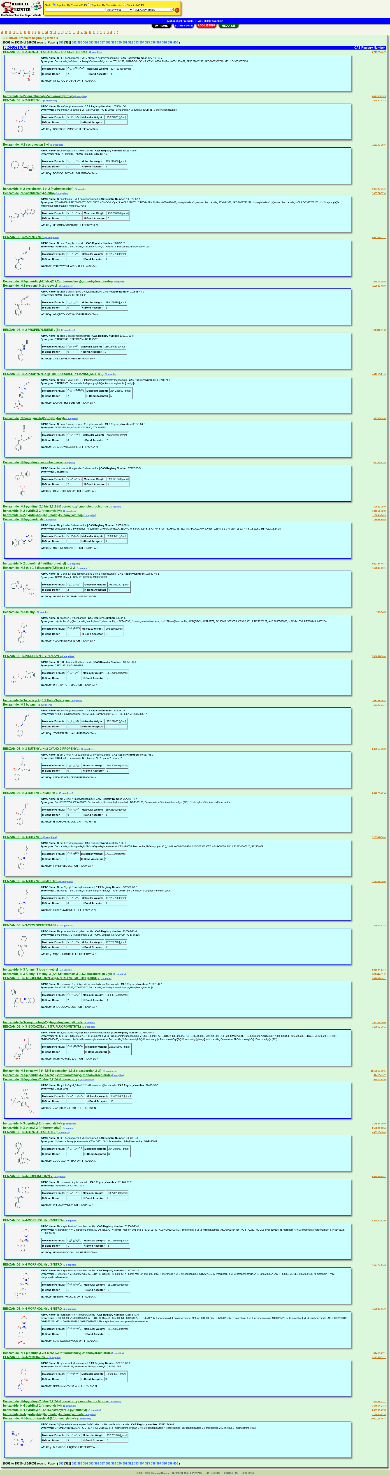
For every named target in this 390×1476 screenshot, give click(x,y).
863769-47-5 (379, 1410)
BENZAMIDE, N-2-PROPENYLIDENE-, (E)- (31, 329)
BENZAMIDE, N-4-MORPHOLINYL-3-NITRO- (33, 1264)
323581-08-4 (379, 837)
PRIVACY (197, 1473)
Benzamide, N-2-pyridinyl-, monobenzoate (32, 462)
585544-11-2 (379, 974)
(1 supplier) (95, 52)
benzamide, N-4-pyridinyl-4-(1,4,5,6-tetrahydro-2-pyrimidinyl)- (45, 1410)
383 (79, 42)
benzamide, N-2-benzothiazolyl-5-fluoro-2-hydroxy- (38, 96)
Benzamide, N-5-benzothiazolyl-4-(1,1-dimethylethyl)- (40, 1418)
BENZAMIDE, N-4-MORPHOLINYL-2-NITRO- (33, 1220)
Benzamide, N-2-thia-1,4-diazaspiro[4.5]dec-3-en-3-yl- (39, 567)
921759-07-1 (379, 1357)
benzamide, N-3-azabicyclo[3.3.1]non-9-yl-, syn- (36, 700)
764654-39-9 (379, 1123)
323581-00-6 (379, 881)
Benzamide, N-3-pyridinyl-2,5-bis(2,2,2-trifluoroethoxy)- (41, 1079)
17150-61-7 (380, 705)
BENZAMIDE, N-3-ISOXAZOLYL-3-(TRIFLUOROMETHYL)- (42, 1026)
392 (130, 42)
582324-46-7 (379, 563)
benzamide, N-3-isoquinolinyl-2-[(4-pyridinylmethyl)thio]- (42, 1022)
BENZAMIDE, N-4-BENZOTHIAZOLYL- (29, 1132)
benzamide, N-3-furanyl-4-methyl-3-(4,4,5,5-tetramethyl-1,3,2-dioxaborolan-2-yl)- (58, 974)
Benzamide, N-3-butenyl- (20, 704)
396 (153, 42)
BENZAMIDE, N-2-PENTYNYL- (23, 237)
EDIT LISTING (213, 1473)
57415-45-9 (380, 281)
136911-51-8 (379, 330)
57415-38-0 (380, 1079)
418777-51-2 (379, 1265)
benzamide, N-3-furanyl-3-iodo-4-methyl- (31, 969)
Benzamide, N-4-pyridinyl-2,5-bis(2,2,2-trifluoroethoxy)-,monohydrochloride (55, 1401)
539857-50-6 (379, 656)
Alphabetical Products (180, 21)
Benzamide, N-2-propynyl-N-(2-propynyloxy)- (34, 418)
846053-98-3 (379, 749)
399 (170, 42)
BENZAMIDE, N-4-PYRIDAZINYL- (25, 1357)
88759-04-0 (380, 418)
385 (91, 42)
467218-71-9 (379, 374)
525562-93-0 (379, 1220)
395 (147, 42)
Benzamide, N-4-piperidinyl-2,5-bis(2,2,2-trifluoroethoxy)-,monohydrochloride (57, 1353)
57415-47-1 (380, 1353)
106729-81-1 (379, 189)
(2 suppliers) (49, 100)
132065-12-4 (379, 925)
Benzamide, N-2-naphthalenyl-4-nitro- (29, 193)
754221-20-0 (379, 1022)
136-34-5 (381, 612)
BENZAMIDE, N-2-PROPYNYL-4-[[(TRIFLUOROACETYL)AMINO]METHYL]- (53, 374)
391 (125, 42)
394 (141, 42)
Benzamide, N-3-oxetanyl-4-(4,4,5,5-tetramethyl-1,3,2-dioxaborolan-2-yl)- (52, 1070)
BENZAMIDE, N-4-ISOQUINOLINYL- (27, 1176)
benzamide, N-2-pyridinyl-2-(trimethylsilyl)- (33, 510)
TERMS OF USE (180, 1473)
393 (136, 42)
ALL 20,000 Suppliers (210, 21)
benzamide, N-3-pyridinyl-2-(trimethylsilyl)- (33, 1123)
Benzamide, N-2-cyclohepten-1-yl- (26, 144)
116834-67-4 (379, 1414)
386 (96, 42)
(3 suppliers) (62, 193)
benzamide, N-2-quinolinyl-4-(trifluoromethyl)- (35, 563)
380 (61, 42)
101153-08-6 (379, 145)
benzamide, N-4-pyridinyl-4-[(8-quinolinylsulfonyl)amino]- (43, 1414)
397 (158, 42)
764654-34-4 (379, 1406)
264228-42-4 (379, 793)
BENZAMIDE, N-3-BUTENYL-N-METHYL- (30, 793)
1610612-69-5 (378, 1071)
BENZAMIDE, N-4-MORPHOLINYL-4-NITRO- (33, 1308)
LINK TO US (248, 1473)
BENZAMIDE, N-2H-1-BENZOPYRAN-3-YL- (32, 656)
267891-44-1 (379, 978)
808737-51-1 (379, 237)
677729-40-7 (379, 52)
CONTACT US (231, 1473)
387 (102, 42)
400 (175, 42)
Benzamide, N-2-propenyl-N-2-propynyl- (30, 285)
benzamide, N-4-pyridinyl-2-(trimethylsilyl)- (33, 1405)
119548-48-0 (379, 286)
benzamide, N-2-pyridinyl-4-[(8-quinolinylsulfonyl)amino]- (43, 515)
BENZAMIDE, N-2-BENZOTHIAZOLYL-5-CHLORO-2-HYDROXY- (45, 52)
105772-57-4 (379, 193)
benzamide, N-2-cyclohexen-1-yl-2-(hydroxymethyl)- (38, 188)
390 (119, 42)
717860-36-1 (379, 1027)
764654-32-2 (379, 511)
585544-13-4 (379, 970)
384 (85, 42)
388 (108, 42)
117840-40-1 (379, 568)
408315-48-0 (379, 1132)
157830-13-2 (379, 100)
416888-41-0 (379, 1309)
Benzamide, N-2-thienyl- (19, 612)
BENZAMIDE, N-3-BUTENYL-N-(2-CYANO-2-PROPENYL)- (41, 748)
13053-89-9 (380, 519)
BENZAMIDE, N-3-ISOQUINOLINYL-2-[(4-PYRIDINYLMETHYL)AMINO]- (51, 978)
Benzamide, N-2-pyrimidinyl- (23, 519)
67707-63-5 (380, 462)
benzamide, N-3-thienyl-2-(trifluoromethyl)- (32, 1127)
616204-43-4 (379, 1128)
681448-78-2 (379, 1176)
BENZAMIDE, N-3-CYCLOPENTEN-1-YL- (30, 925)
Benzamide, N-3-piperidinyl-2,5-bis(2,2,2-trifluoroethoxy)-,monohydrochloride (57, 1075)
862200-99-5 (379, 96)
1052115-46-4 (378, 1418)
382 (74, 42)
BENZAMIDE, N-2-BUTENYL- (22, 100)
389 (113, 42)
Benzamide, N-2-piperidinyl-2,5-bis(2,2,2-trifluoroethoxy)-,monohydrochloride (57, 281)
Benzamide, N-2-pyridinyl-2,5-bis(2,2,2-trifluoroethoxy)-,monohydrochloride (55, 506)
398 (164, 42)
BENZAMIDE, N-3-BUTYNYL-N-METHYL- (30, 881)
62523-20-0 (380, 506)
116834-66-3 (379, 515)
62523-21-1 (380, 1401)
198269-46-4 (379, 700)
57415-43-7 (380, 1075)
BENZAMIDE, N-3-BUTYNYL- (22, 837)
